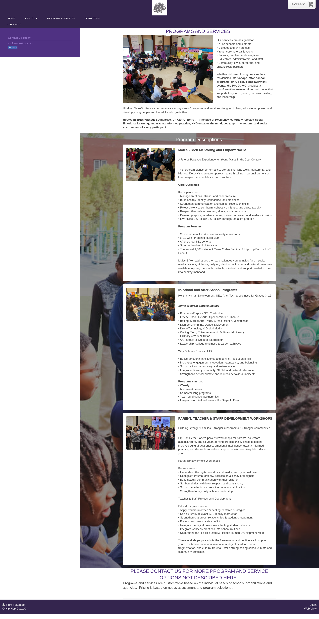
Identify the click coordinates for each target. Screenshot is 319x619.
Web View (310, 608)
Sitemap (19, 604)
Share (14, 47)
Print (9, 604)
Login (313, 604)
